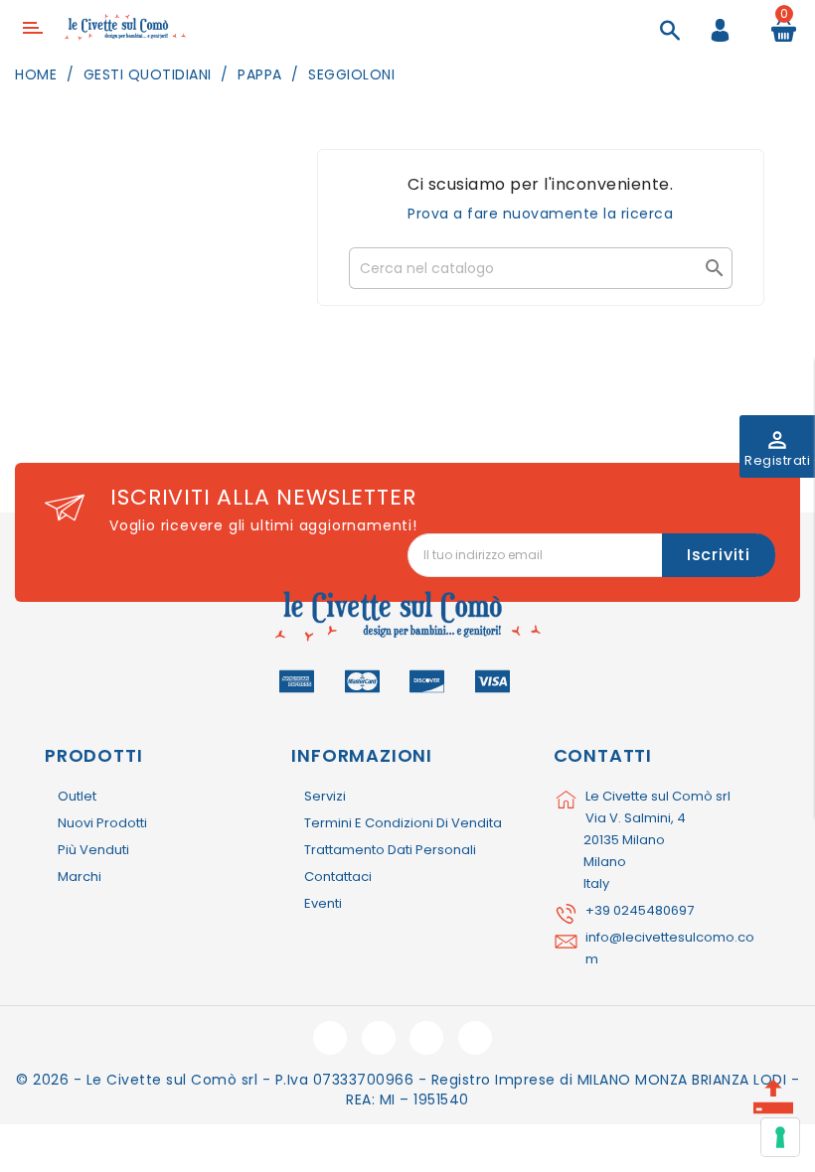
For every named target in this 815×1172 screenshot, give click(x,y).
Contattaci (338, 876)
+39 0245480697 (639, 910)
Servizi (325, 796)
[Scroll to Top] (772, 1090)
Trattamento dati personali (390, 849)
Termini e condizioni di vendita (403, 822)
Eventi (323, 903)
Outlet (77, 796)
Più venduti (93, 849)
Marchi (79, 876)
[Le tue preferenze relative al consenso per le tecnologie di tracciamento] (780, 1137)
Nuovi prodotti (102, 822)
